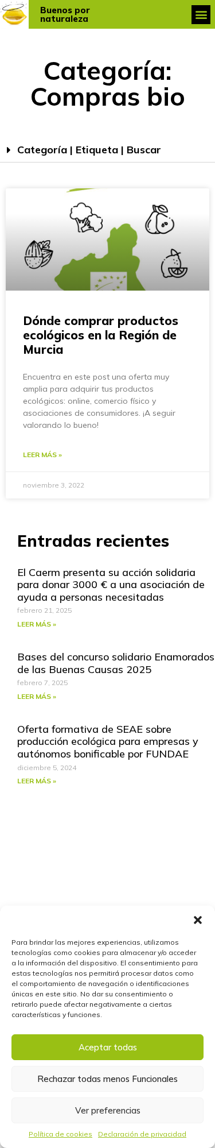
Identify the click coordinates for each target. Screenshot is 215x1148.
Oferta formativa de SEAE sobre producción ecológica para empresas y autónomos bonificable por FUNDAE (107, 741)
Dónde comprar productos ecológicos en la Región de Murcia (100, 335)
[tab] (107, 150)
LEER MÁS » (36, 624)
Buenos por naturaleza (65, 14)
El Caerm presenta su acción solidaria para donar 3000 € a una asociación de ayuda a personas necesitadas (111, 585)
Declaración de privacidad (142, 1134)
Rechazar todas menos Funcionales (107, 1078)
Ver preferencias (107, 1110)
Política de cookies (60, 1134)
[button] (198, 920)
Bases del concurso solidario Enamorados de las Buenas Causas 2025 (115, 663)
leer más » (42, 454)
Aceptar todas (108, 1047)
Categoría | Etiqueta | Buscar (89, 149)
